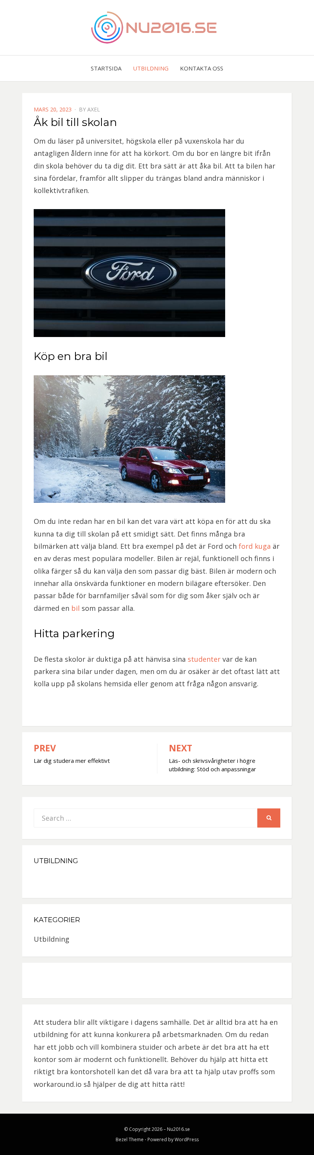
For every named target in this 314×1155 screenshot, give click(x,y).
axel (93, 109)
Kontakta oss (201, 68)
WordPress (187, 1139)
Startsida (106, 68)
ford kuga (255, 546)
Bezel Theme (130, 1139)
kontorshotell (92, 1071)
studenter (204, 659)
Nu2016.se (178, 1129)
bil (74, 608)
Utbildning (150, 68)
